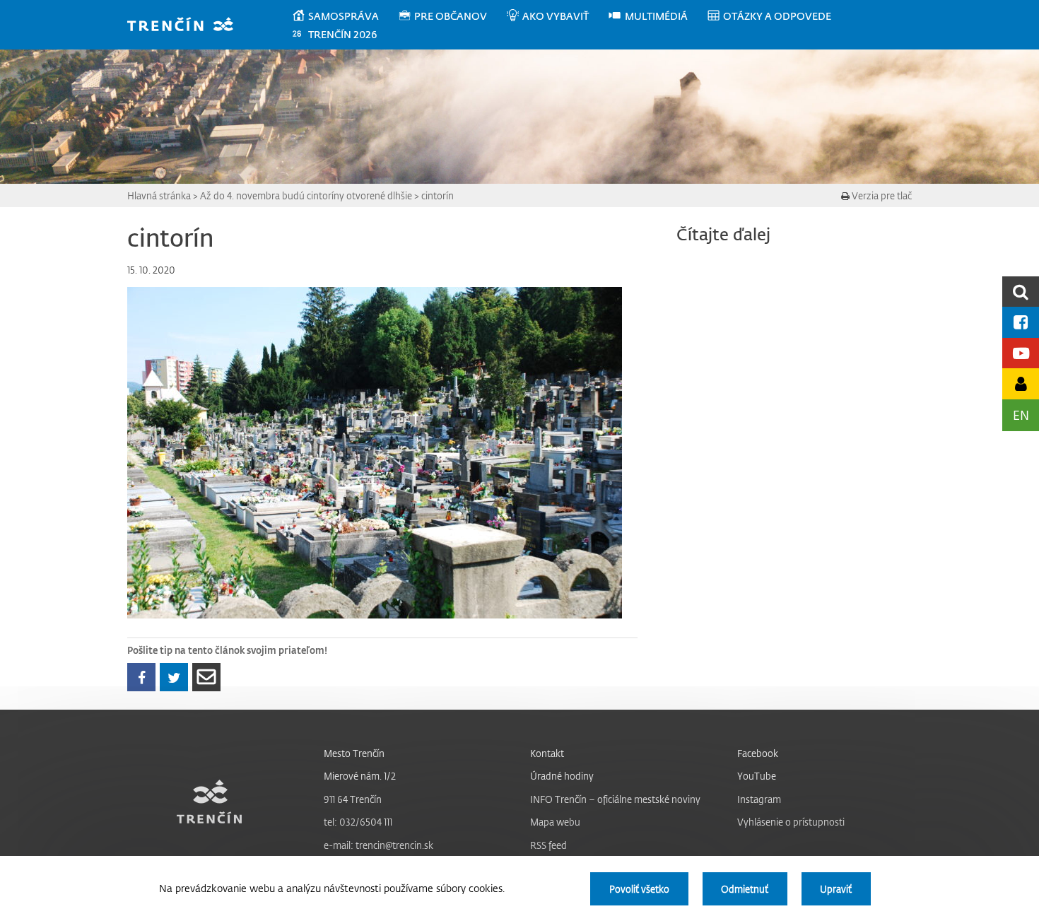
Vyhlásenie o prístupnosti (791, 822)
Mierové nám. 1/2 (360, 776)
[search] (1020, 291)
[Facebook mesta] (1020, 322)
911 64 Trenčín (353, 799)
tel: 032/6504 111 (358, 822)
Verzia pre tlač (881, 195)
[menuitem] (345, 16)
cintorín (437, 195)
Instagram (759, 799)
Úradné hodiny (562, 776)
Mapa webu (555, 822)
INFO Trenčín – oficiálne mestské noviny (615, 799)
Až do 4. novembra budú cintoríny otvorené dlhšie (306, 195)
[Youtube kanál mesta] (1020, 353)
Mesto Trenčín (354, 753)
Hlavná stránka (159, 195)
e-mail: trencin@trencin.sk (378, 845)
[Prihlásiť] (1020, 383)
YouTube (756, 776)
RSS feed (548, 845)
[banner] (187, 26)
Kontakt (547, 753)
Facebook (757, 753)
